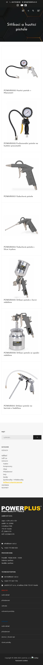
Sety (4, 474)
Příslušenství (7, 472)
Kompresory (7, 466)
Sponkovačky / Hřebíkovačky (13, 480)
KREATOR (5, 590)
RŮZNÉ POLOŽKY (6, 642)
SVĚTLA (4, 458)
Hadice (5, 464)
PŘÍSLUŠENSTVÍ (6, 600)
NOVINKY (5, 488)
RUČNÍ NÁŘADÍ (5, 595)
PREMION (5, 621)
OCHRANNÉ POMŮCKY (8, 611)
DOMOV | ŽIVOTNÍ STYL (8, 637)
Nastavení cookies (21, 661)
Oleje (5, 469)
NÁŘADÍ (4, 456)
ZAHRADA (5, 485)
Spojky (5, 477)
